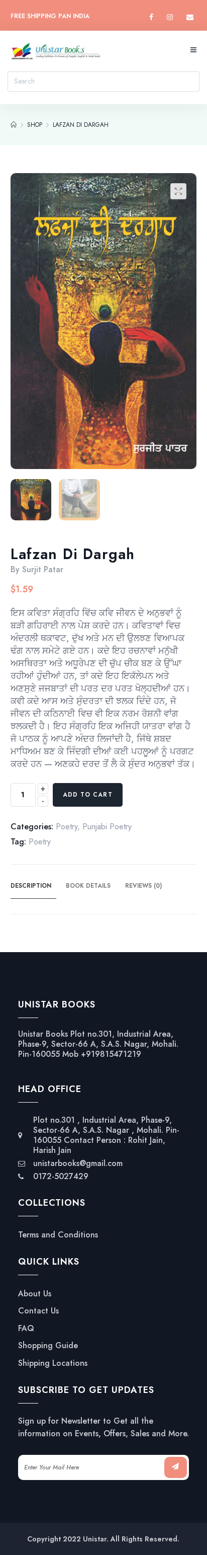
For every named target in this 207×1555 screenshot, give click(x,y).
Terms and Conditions (58, 1234)
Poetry (66, 826)
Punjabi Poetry (107, 826)
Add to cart (88, 794)
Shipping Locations (52, 1363)
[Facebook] (151, 17)
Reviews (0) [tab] (143, 885)
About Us (34, 1293)
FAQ (26, 1328)
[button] (178, 191)
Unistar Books (43, 1034)
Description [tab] (31, 885)
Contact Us (38, 1310)
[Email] (189, 17)
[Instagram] (170, 17)
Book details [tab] (88, 885)
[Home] (14, 124)
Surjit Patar (42, 569)
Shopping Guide (48, 1345)
